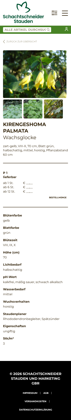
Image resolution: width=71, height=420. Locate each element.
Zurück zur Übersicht (21, 41)
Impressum (30, 393)
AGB (45, 393)
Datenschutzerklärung (35, 409)
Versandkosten (35, 401)
